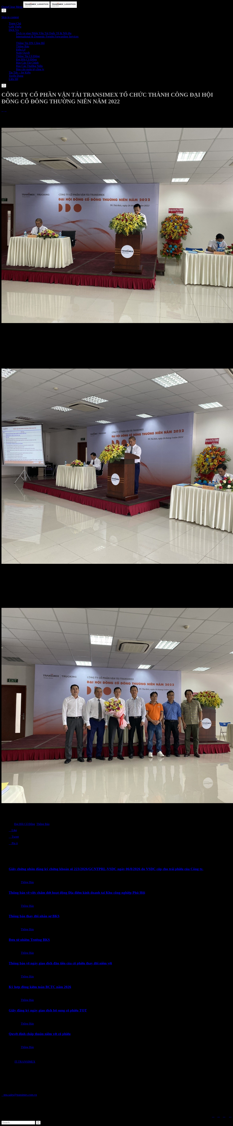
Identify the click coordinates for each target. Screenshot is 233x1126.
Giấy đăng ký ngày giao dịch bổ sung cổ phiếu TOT (48, 1010)
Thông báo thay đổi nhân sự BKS (34, 916)
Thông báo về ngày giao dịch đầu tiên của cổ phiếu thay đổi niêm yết (60, 963)
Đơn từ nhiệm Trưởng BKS (29, 940)
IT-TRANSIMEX (25, 1061)
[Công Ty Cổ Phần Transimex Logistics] (50, 6)
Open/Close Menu (12, 6)
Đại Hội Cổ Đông (24, 824)
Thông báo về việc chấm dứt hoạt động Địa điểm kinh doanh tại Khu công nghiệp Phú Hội (77, 893)
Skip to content (10, 17)
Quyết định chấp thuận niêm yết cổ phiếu (40, 1034)
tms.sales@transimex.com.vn (19, 1094)
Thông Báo (43, 824)
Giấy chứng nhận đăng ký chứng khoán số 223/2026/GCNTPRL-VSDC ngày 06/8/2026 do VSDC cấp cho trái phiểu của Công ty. (106, 869)
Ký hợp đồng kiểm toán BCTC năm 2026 (40, 987)
